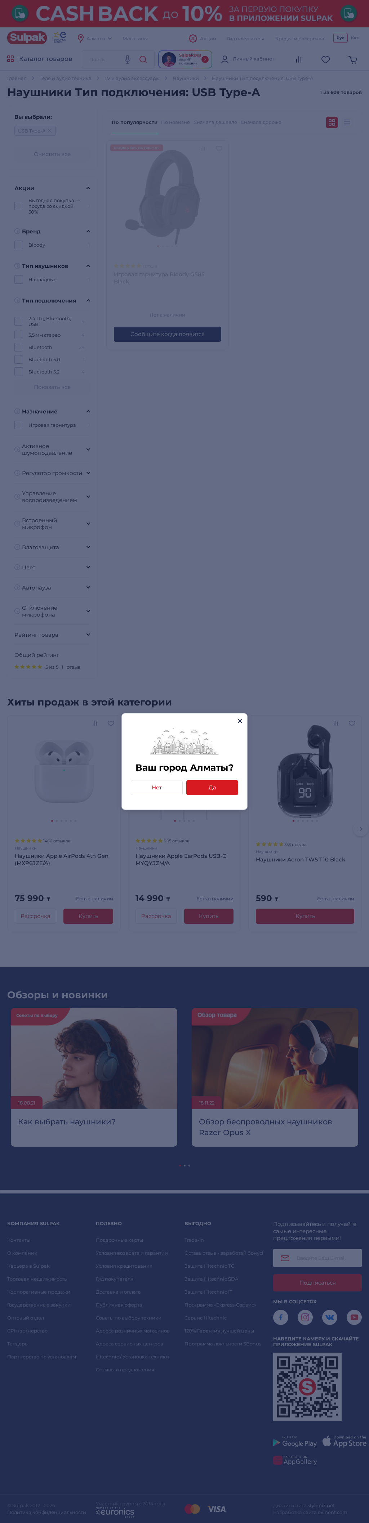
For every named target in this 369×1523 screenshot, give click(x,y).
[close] (239, 720)
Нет (157, 787)
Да (212, 787)
